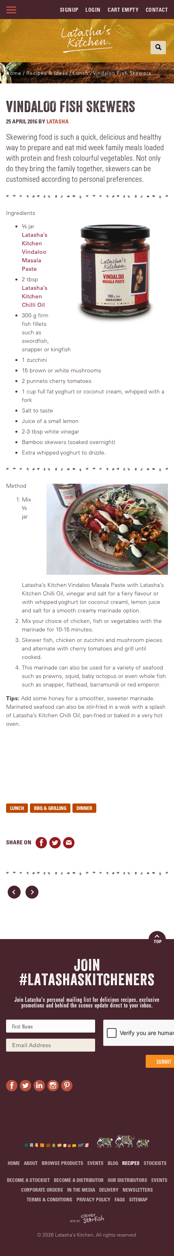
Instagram (53, 1085)
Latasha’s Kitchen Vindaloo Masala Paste (34, 251)
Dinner (84, 808)
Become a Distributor (79, 1180)
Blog (113, 1163)
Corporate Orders (42, 1189)
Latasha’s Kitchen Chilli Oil (34, 296)
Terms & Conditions (49, 1199)
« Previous (14, 892)
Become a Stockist (28, 1180)
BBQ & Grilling (50, 808)
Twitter (55, 842)
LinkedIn (39, 1085)
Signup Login (80, 9)
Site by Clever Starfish (87, 1218)
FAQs (120, 1199)
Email (68, 842)
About (31, 1163)
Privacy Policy (93, 1199)
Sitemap (138, 1199)
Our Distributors (127, 1180)
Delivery (109, 1189)
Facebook (41, 842)
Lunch (17, 808)
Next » (31, 892)
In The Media (81, 1189)
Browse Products (62, 1163)
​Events (95, 1163)
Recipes (131, 1163)
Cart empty (123, 9)
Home (13, 73)
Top (157, 941)
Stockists (155, 1163)
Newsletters (138, 1189)
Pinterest (66, 1085)
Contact (157, 9)
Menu (10, 9)
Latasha (58, 121)
